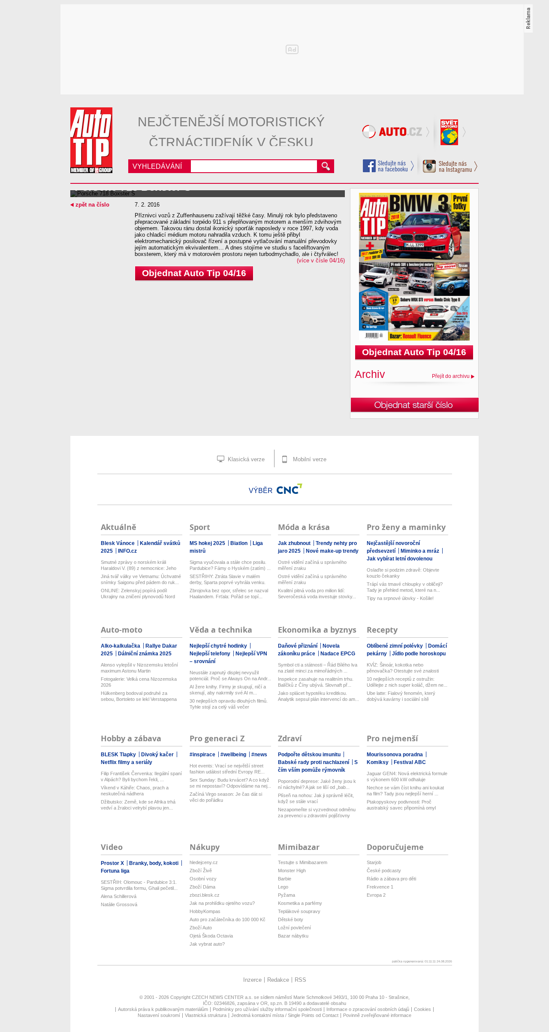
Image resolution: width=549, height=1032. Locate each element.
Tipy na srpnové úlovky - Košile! (400, 598)
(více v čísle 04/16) (321, 260)
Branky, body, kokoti (154, 863)
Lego (283, 886)
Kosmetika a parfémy (300, 903)
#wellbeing (233, 755)
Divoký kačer (158, 755)
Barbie (284, 878)
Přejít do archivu (451, 376)
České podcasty (384, 870)
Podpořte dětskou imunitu (310, 755)
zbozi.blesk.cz (205, 895)
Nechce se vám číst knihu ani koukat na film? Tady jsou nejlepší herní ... (405, 790)
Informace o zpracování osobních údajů (367, 1009)
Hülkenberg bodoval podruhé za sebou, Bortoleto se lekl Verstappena (139, 696)
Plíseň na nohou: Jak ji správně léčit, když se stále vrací (316, 798)
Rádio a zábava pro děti (391, 878)
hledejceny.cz (204, 862)
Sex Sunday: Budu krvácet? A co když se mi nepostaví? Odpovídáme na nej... (230, 782)
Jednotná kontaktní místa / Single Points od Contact (284, 1015)
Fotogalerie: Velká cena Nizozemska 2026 (139, 682)
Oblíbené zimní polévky (395, 646)
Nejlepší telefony (211, 654)
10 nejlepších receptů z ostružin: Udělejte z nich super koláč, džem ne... (407, 682)
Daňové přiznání (298, 646)
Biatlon (239, 543)
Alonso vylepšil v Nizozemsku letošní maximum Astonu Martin (139, 667)
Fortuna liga (115, 871)
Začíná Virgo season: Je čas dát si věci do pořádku (226, 797)
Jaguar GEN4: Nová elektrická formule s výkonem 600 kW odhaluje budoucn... (407, 776)
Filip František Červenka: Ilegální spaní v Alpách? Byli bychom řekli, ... (141, 776)
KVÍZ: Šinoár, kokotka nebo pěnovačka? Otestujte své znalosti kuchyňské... (403, 668)
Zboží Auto (201, 927)
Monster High (292, 870)
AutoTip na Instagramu (447, 164)
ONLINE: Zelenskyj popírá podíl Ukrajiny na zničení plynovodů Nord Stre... (138, 594)
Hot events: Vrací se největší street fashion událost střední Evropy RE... (227, 768)
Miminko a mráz (420, 551)
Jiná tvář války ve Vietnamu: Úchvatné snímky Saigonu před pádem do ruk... (141, 579)
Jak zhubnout (295, 543)
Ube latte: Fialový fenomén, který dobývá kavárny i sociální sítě (401, 696)
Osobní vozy (203, 878)
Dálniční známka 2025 (145, 654)
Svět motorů (450, 133)
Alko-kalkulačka (121, 646)
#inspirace (203, 755)
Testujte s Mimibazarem (302, 862)
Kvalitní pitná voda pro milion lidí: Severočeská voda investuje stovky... (317, 593)
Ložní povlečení (294, 927)
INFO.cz (127, 551)
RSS (300, 980)
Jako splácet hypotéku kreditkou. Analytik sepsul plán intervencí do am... (318, 696)
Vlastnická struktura (205, 1015)
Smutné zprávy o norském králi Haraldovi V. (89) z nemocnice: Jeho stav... (138, 565)
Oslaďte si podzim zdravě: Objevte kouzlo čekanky (403, 572)
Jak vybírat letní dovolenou (399, 559)
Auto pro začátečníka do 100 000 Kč (227, 919)
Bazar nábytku (293, 935)
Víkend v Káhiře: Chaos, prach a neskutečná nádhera (135, 790)
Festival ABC (410, 762)
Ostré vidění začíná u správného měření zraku (312, 565)
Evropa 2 (376, 895)
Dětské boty (290, 919)
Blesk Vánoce (118, 543)
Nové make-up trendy (332, 551)
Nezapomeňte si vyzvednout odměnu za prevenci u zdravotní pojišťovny (317, 812)
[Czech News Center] (289, 489)
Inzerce (252, 980)
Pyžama (286, 895)
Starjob (374, 862)
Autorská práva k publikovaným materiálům (163, 1009)
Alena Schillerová (118, 896)
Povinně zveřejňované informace (377, 1015)
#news (259, 755)
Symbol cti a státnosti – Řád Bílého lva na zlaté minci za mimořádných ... (317, 667)
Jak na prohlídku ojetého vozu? (222, 903)
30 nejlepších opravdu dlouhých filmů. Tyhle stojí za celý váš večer (229, 703)
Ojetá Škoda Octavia (211, 935)
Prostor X (113, 863)
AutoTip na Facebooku (389, 165)
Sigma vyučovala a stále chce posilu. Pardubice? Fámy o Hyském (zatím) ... (230, 565)
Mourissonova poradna (395, 755)
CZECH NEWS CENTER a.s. (223, 997)
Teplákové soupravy (299, 911)
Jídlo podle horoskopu (419, 654)
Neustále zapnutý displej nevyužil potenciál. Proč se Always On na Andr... (230, 675)
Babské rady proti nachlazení (314, 762)
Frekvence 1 (380, 886)
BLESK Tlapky (119, 755)
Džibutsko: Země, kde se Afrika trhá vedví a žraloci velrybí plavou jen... (138, 804)
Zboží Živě (201, 870)
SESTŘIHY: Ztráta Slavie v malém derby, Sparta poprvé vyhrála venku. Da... (227, 579)
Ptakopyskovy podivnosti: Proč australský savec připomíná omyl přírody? (401, 805)
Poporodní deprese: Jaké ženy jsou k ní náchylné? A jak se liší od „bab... (317, 784)
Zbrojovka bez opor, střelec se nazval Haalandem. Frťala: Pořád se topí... (229, 593)
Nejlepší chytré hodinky (219, 646)
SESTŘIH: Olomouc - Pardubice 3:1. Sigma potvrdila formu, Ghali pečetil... (139, 885)
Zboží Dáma (202, 886)
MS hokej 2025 (208, 543)
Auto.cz (396, 133)
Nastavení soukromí (159, 1015)
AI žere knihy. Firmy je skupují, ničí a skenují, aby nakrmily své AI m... (228, 689)
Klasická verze (245, 459)
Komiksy (378, 762)
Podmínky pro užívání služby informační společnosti (267, 1009)
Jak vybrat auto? (207, 944)
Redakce (278, 980)
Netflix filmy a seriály (126, 762)
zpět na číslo (92, 204)
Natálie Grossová (119, 904)
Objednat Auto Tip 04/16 (194, 273)
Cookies (422, 1009)
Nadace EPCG (337, 654)
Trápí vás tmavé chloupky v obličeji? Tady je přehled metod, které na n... (405, 587)
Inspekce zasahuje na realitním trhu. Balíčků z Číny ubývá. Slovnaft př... (315, 682)
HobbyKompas (205, 911)
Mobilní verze (308, 459)
